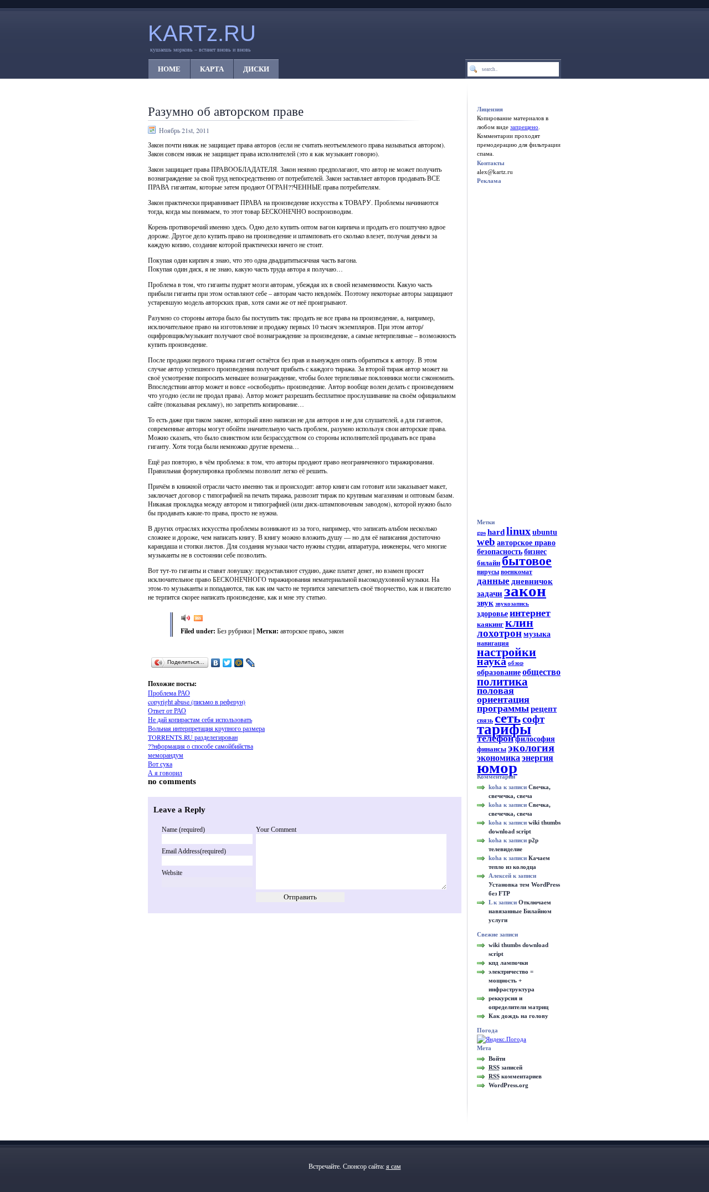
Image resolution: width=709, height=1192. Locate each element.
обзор (515, 663)
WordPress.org (508, 1085)
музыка (537, 634)
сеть (508, 717)
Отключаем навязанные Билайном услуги (520, 911)
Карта (212, 69)
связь (485, 720)
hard (496, 532)
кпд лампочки (508, 962)
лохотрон (499, 633)
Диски (256, 69)
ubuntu (544, 532)
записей (505, 1067)
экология (531, 748)
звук (485, 602)
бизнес (535, 552)
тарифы (504, 729)
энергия (537, 758)
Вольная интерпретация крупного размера (206, 728)
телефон (495, 738)
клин (519, 623)
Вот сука (160, 763)
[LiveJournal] (250, 663)
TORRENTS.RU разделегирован (193, 737)
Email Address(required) (194, 851)
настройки (506, 652)
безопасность (499, 552)
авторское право (302, 630)
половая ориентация (503, 695)
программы (503, 708)
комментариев (515, 1076)
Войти (497, 1058)
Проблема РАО (169, 692)
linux (518, 531)
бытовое (527, 560)
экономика (498, 758)
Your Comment (276, 829)
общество (541, 672)
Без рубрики (234, 630)
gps (481, 533)
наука (491, 661)
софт (533, 719)
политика (502, 681)
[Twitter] (227, 663)
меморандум (165, 754)
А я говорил (165, 772)
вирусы (488, 572)
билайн (488, 563)
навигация (493, 643)
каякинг (490, 624)
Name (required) (183, 829)
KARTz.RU (202, 33)
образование (499, 672)
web (486, 542)
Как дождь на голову (518, 1015)
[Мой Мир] (239, 663)
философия (535, 739)
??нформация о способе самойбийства (200, 745)
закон (335, 630)
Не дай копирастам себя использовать (200, 719)
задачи (489, 593)
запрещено (524, 127)
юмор (497, 767)
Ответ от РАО (167, 710)
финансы (491, 749)
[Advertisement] (289, 675)
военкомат (516, 572)
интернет (530, 612)
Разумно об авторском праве (226, 111)
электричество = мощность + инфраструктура (512, 980)
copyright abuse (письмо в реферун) (196, 701)
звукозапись (512, 604)
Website (172, 873)
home (169, 69)
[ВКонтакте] (216, 663)
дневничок (532, 581)
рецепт (544, 708)
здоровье (492, 613)
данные (493, 580)
